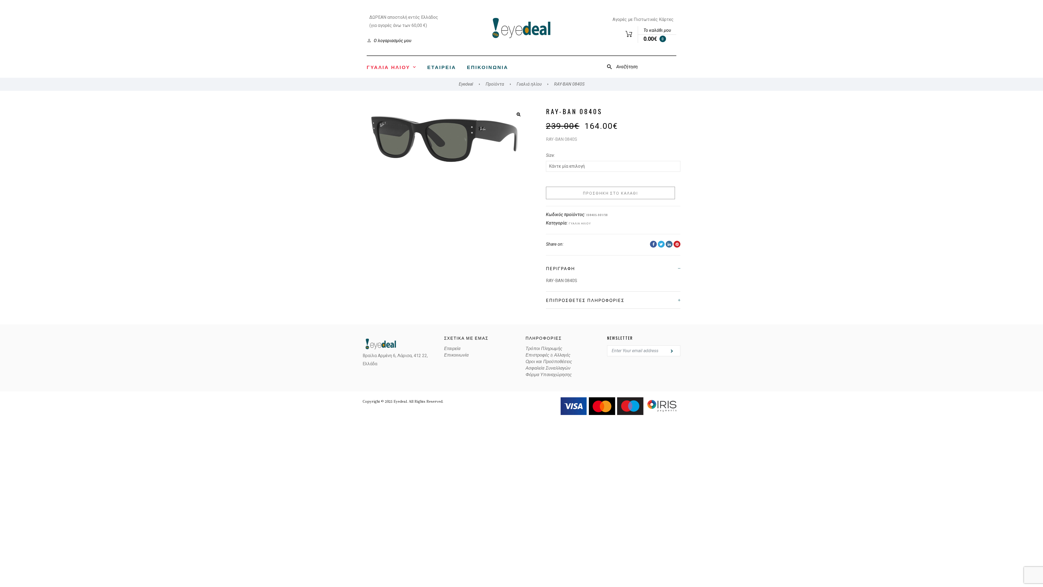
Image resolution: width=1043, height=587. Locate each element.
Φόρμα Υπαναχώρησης (549, 374)
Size (550, 155)
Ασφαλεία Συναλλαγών (548, 368)
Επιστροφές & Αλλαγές (548, 355)
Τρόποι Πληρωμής (544, 348)
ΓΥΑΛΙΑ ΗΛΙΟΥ (388, 66)
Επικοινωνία (487, 66)
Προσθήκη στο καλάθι (610, 193)
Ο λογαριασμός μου (392, 40)
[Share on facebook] (653, 244)
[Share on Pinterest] (677, 244)
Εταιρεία (441, 66)
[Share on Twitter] (661, 244)
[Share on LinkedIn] (669, 244)
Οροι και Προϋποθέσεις (549, 361)
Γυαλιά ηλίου (580, 223)
